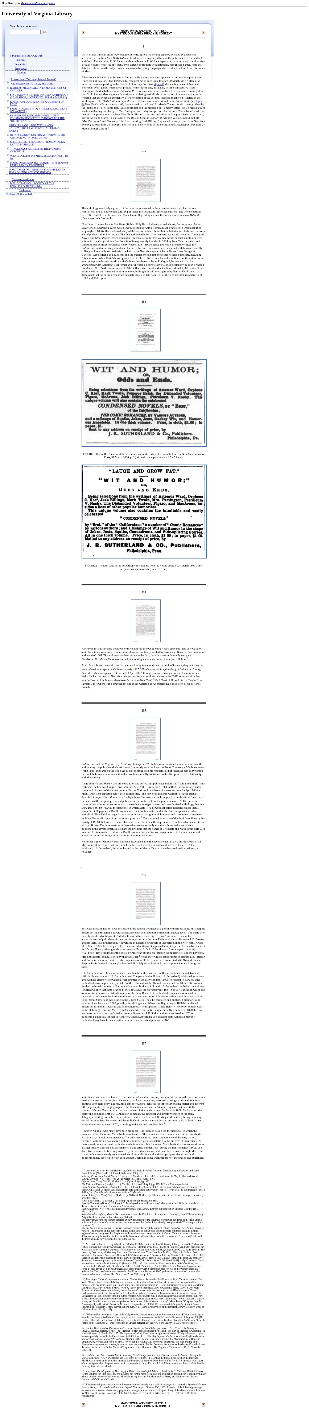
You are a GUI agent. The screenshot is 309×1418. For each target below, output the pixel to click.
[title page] (21, 60)
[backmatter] (25, 190)
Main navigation (45, 3)
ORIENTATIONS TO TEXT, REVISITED (32, 83)
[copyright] (20, 68)
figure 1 (158, 84)
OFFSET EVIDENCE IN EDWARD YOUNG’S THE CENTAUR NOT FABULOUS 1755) (37, 136)
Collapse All (13, 194)
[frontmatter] (21, 64)
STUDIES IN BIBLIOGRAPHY (27, 55)
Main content (28, 3)
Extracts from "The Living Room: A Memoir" (33, 79)
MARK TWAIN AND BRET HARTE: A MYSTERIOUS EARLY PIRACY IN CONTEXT (39, 164)
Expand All (26, 194)
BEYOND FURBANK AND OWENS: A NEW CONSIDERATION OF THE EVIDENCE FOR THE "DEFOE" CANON (37, 118)
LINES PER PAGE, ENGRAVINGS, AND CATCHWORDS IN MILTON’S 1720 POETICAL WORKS (35, 128)
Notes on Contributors (23, 179)
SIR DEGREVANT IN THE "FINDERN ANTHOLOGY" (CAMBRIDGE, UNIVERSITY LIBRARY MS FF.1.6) (39, 96)
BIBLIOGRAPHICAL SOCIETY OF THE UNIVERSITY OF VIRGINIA (32, 185)
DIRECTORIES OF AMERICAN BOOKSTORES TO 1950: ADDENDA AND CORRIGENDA (37, 171)
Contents (21, 72)
